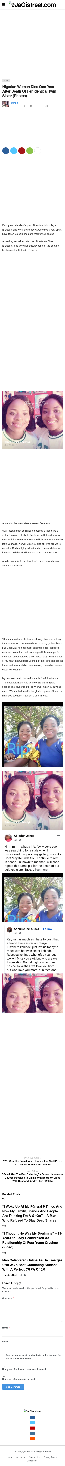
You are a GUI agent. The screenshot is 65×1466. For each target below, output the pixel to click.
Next (14, 1274)
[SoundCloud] (32, 1438)
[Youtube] (32, 1428)
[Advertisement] (32, 46)
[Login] (60, 4)
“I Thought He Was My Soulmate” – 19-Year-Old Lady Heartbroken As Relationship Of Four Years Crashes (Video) (32, 1240)
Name (6, 1327)
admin (14, 102)
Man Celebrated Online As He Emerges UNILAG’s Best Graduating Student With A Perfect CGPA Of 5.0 (32, 1265)
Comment (8, 1298)
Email (6, 1341)
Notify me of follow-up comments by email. (24, 1369)
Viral (6, 80)
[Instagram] (32, 1433)
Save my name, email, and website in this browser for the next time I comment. (33, 1356)
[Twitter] (32, 1422)
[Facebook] (32, 1417)
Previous (8, 1274)
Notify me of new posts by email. (19, 1379)
